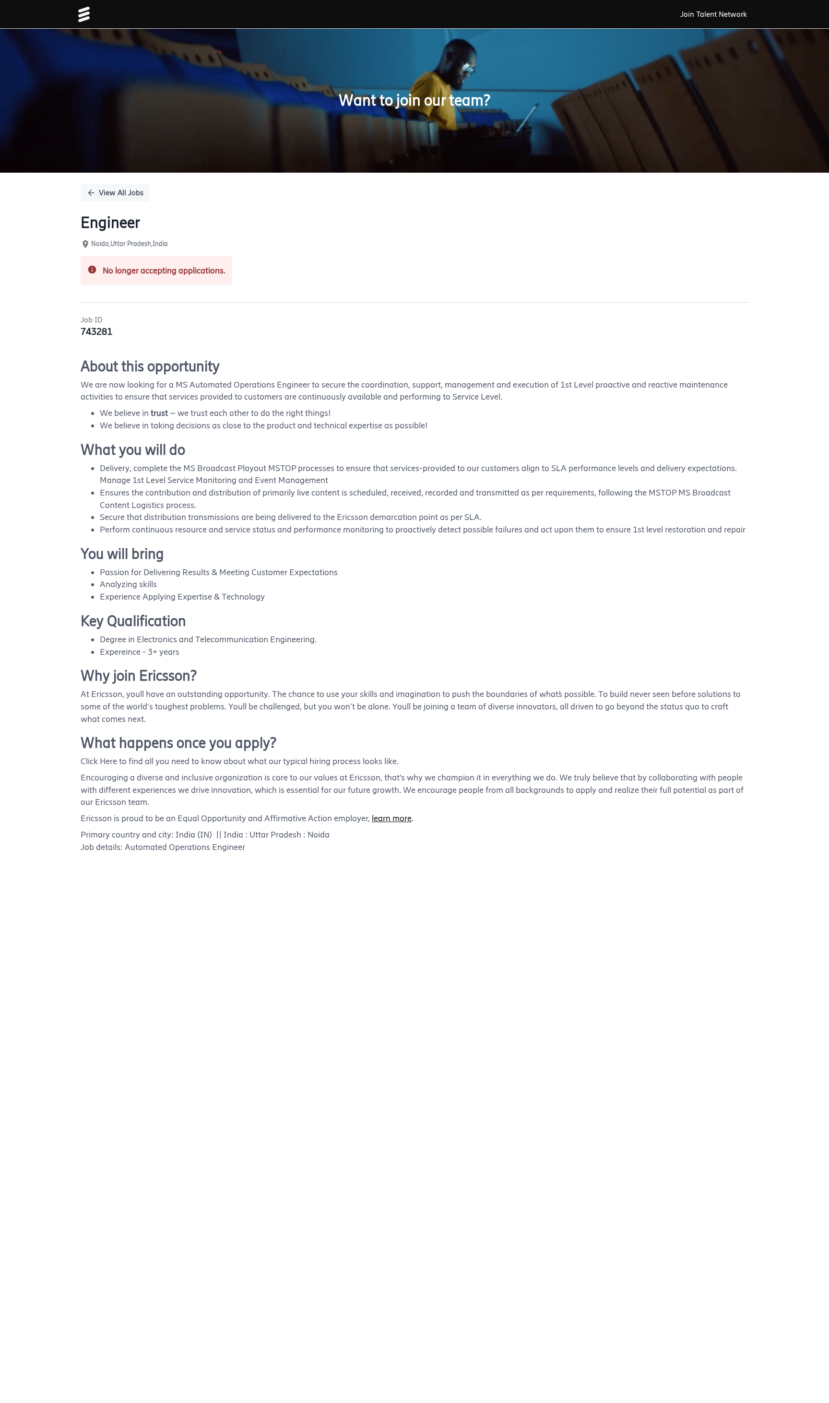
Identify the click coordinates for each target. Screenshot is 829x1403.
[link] (84, 14)
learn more (392, 818)
